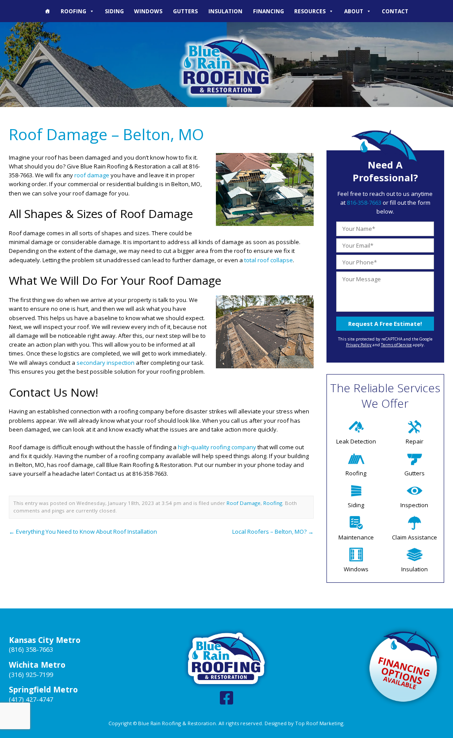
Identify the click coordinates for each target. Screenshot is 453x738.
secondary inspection (105, 363)
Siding (114, 11)
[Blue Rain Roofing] (226, 66)
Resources (310, 11)
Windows (148, 11)
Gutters (185, 11)
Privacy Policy (359, 345)
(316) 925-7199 (31, 674)
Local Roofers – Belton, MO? (273, 531)
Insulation (225, 11)
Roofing (73, 11)
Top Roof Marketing (319, 723)
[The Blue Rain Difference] (47, 11)
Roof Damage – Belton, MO (106, 134)
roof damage (91, 175)
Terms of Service (396, 345)
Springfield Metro (43, 689)
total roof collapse (268, 260)
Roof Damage (243, 503)
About (353, 11)
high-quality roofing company (217, 447)
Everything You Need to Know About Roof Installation (83, 531)
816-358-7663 (364, 202)
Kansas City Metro (45, 640)
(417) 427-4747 (31, 699)
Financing (268, 11)
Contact (395, 11)
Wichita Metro (37, 664)
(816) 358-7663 (31, 649)
